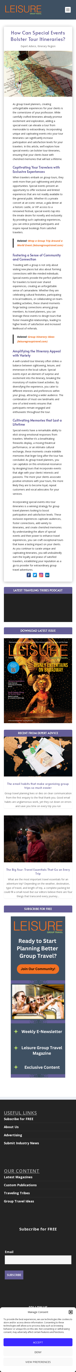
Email (9, 1252)
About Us (11, 1127)
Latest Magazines (18, 1177)
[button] (70, 1312)
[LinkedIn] (47, 575)
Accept (38, 1342)
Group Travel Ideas (19, 1201)
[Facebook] (29, 575)
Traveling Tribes (17, 1193)
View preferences (38, 1362)
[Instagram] (41, 575)
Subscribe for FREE (18, 1119)
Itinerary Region (46, 46)
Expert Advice (28, 46)
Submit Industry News (21, 1143)
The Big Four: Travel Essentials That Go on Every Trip (38, 871)
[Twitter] (35, 575)
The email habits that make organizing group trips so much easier (38, 785)
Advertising (13, 1135)
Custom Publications (20, 1185)
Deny (38, 1352)
